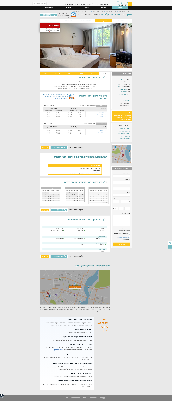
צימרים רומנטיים (80, 4)
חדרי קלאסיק (103, 21)
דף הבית (102, 397)
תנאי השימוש (116, 236)
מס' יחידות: (127, 206)
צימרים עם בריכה (68, 4)
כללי (104, 73)
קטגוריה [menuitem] (86, 8)
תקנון (84, 397)
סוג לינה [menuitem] (68, 8)
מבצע (81, 73)
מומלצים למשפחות (124, 128)
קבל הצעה (45, 147)
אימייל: (128, 186)
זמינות (69, 73)
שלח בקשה (121, 244)
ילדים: (116, 206)
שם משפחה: (126, 173)
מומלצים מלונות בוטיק (123, 133)
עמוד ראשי (121, 21)
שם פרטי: (127, 179)
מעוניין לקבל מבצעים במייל (121, 234)
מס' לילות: (116, 199)
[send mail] (170, 247)
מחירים (93, 73)
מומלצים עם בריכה (124, 131)
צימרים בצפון (104, 4)
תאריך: (129, 199)
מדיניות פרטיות (75, 397)
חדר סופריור (68, 21)
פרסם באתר (93, 397)
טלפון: (128, 192)
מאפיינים (57, 73)
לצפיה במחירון (58, 350)
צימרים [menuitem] (120, 8)
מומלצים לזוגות (125, 136)
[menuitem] (104, 2)
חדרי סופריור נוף (86, 21)
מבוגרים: (121, 206)
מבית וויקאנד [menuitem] (49, 8)
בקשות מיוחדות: (125, 213)
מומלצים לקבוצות (125, 138)
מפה (45, 73)
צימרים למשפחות (92, 4)
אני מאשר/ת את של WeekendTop (121, 237)
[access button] (2, 396)
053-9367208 (48, 15)
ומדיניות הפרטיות (124, 238)
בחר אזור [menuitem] (104, 8)
